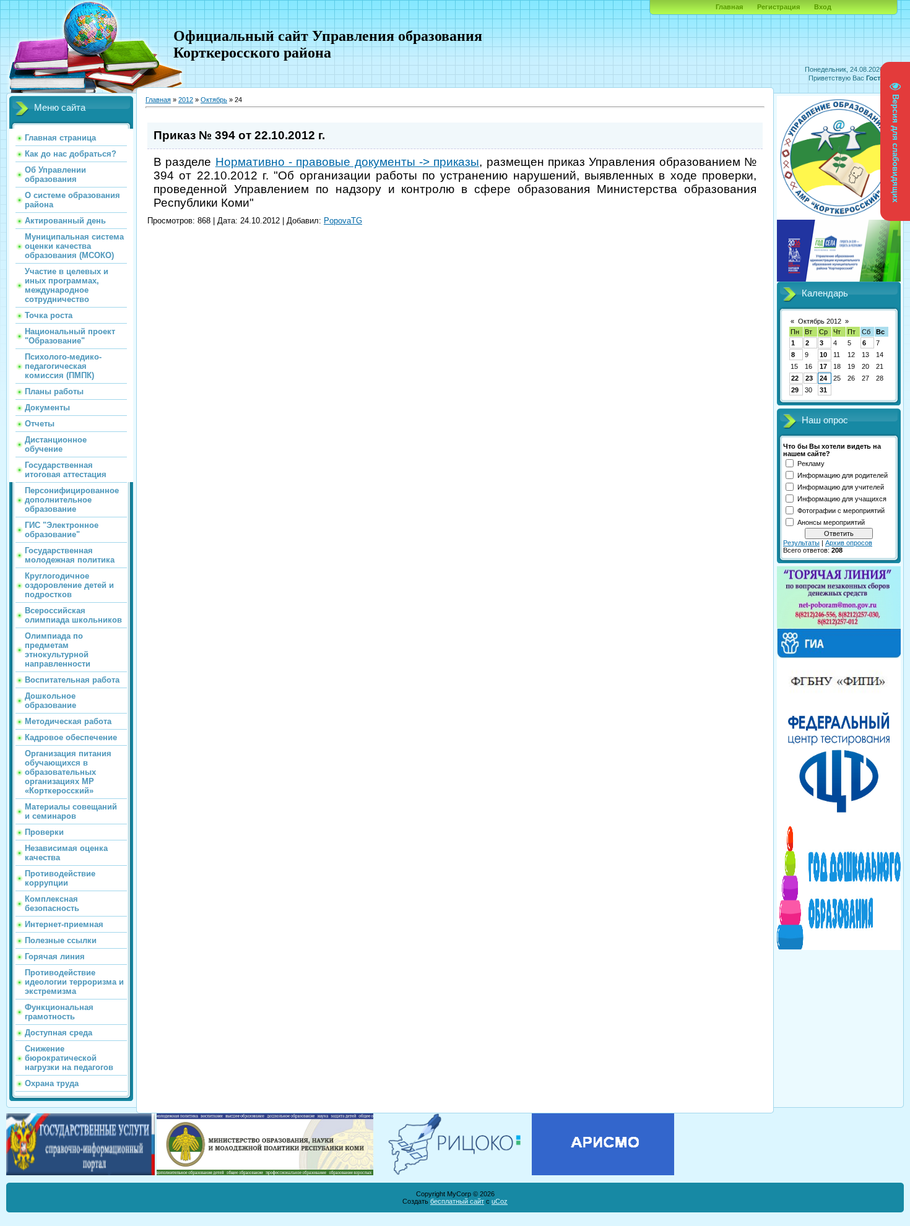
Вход (822, 7)
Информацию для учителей (840, 487)
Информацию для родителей (842, 475)
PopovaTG (343, 220)
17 (823, 366)
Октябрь (214, 99)
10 (823, 354)
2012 (185, 99)
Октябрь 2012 (819, 321)
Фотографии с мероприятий (841, 510)
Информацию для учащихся (841, 499)
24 (823, 378)
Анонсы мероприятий (831, 522)
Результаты (801, 542)
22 (795, 378)
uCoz (500, 1201)
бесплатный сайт (457, 1201)
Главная (729, 7)
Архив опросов (848, 542)
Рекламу (811, 463)
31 (823, 390)
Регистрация (778, 7)
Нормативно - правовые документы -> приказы (347, 161)
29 (795, 390)
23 (809, 378)
